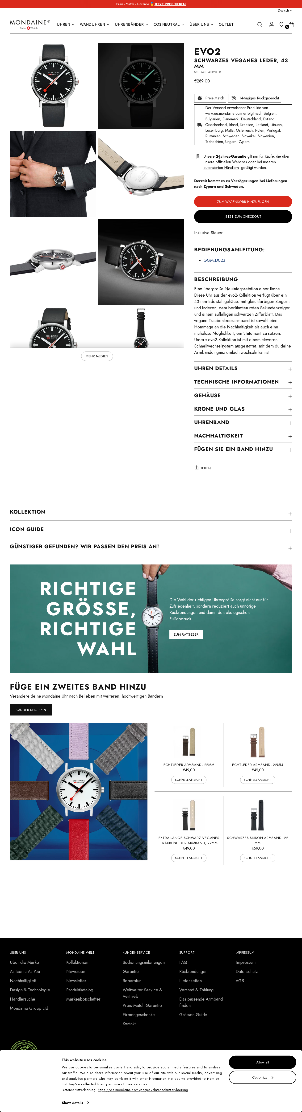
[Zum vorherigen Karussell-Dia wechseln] (277, 898)
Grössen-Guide (193, 1015)
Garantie (131, 972)
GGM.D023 (214, 260)
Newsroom (76, 972)
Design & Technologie (30, 990)
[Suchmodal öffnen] (259, 24)
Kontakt (129, 1024)
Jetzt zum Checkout (243, 216)
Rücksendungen (193, 972)
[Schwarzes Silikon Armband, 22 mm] (257, 815)
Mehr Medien (97, 356)
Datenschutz (247, 972)
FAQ (183, 962)
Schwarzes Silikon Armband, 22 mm (257, 840)
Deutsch (283, 10)
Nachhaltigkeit (23, 981)
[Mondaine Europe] (30, 25)
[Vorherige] (78, 4)
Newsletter (76, 981)
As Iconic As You (25, 972)
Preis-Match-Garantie (142, 1005)
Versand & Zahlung (196, 990)
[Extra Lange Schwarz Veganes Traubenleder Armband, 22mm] (189, 815)
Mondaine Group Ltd (29, 1008)
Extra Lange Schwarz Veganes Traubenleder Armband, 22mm (189, 840)
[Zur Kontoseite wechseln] (269, 24)
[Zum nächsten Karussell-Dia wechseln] (288, 898)
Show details (72, 1102)
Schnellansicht (189, 779)
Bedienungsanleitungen (144, 962)
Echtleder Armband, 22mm (189, 764)
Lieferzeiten (190, 981)
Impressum (246, 962)
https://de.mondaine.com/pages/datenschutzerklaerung (143, 1089)
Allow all (262, 1062)
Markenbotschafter (83, 999)
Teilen (205, 468)
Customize (260, 1077)
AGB (240, 981)
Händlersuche (22, 999)
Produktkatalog (79, 990)
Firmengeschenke (139, 1015)
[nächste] (224, 4)
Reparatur (132, 981)
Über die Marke (24, 962)
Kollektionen (77, 962)
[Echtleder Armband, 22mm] (189, 742)
